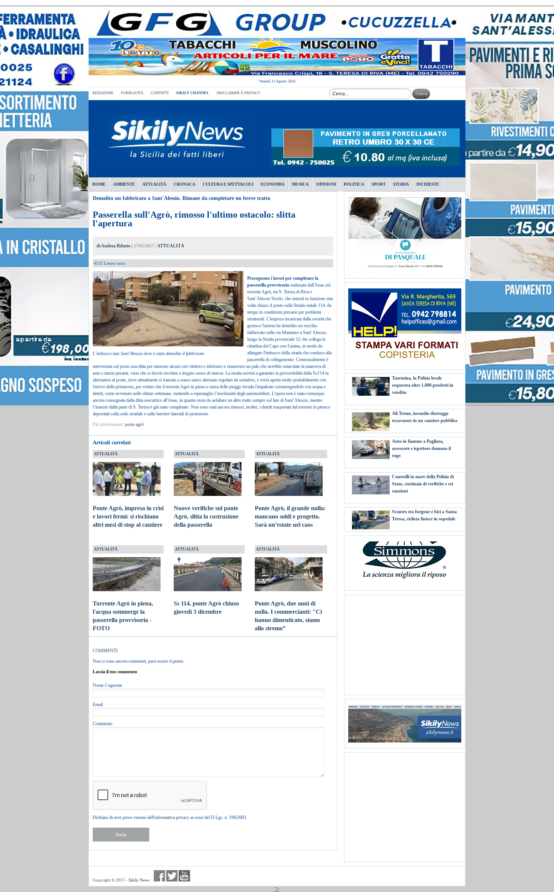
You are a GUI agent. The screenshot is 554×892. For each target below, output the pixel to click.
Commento (102, 723)
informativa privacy (172, 817)
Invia (121, 834)
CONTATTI (159, 93)
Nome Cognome (107, 685)
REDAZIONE (102, 93)
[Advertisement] (404, 642)
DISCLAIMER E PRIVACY (238, 93)
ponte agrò (134, 424)
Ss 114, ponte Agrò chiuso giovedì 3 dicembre (206, 607)
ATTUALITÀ (170, 246)
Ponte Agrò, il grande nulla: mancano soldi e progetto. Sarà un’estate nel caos (290, 516)
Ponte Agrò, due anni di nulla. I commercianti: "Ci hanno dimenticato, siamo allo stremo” (288, 615)
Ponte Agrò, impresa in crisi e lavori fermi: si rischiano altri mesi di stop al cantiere (128, 516)
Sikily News (139, 880)
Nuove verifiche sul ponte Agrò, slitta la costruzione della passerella (206, 516)
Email (98, 704)
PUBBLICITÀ (132, 93)
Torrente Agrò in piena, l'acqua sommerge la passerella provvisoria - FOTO (123, 615)
